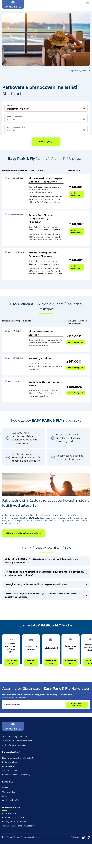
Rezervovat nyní (11, 662)
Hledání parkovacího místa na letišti (18, 758)
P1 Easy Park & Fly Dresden (14, 817)
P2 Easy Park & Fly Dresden (14, 822)
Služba (5, 788)
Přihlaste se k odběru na (76, 704)
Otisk (4, 796)
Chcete (9, 105)
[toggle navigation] (87, 4)
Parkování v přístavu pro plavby (16, 775)
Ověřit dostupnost (76, 194)
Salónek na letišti (10, 770)
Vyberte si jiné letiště (80, 71)
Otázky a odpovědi (10, 800)
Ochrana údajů (8, 792)
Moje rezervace (9, 813)
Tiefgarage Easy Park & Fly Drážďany (18, 826)
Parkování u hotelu (10, 762)
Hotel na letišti (8, 766)
